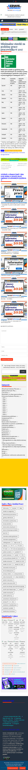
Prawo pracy (5, 431)
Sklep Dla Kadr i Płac (8, 718)
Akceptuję (22, 768)
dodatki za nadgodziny (8, 511)
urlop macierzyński (7, 577)
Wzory (4, 451)
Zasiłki (3, 453)
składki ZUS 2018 (20, 561)
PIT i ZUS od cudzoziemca (17, 549)
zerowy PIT (6, 602)
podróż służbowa (7, 555)
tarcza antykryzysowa (8, 570)
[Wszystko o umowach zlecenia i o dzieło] (10, 627)
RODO (22, 558)
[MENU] (26, 20)
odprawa (5, 545)
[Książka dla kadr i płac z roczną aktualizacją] (14, 499)
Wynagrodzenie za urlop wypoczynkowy (14, 446)
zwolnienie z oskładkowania (10, 605)
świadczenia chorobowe (9, 611)
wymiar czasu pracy (8, 580)
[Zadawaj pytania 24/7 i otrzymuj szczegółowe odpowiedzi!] (14, 380)
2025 (4, 412)
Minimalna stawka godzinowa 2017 (22, 164)
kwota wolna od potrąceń (9, 527)
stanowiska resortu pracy (9, 567)
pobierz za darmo (7, 552)
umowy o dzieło (7, 574)
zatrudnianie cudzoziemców (10, 599)
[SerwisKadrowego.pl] (2, 20)
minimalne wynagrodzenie (9, 539)
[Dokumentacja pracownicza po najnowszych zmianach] (22, 652)
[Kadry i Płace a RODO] (16, 645)
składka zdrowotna (7, 561)
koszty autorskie (7, 524)
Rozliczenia (5, 433)
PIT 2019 (20, 545)
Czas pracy (5, 392)
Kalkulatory (5, 420)
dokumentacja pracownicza (9, 514)
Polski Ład (5, 429)
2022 (4, 407)
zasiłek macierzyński (8, 592)
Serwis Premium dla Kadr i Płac (13, 716)
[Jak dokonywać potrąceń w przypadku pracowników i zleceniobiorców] (16, 634)
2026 (4, 414)
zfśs (13, 602)
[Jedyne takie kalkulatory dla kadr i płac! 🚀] (14, 25)
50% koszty (6, 508)
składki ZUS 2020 (19, 564)
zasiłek (20, 589)
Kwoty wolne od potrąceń (9, 422)
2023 (4, 409)
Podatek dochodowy (8, 427)
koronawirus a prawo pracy (9, 520)
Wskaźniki (4, 449)
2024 (4, 411)
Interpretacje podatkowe (9, 416)
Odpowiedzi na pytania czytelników (12, 423)
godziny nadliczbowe (8, 517)
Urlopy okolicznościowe (8, 438)
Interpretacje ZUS (7, 418)
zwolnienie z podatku (8, 608)
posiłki (16, 555)
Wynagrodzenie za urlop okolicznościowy (14, 440)
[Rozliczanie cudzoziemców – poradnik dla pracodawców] (10, 654)
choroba (14, 508)
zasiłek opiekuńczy (7, 595)
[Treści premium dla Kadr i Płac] (14, 367)
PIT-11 (12, 545)
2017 (2, 150)
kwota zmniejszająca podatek (10, 530)
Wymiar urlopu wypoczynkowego (12, 445)
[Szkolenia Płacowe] (14, 40)
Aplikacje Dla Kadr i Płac (8, 390)
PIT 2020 (5, 549)
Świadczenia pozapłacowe (9, 436)
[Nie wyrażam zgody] (26, 765)
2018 (4, 400)
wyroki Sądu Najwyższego (9, 589)
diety (21, 508)
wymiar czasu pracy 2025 (9, 583)
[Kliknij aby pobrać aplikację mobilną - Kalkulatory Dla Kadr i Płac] (14, 689)
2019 (4, 401)
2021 (4, 405)
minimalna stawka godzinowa (10, 152)
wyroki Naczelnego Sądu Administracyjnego (13, 586)
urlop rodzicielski (20, 577)
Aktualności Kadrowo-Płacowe (10, 389)
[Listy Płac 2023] (5, 643)
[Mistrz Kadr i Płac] (5, 622)
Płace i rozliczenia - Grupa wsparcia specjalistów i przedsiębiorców (13, 721)
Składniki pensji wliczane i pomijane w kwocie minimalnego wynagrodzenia (6, 166)
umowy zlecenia (18, 574)
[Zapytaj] (14, 161)
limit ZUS (5, 533)
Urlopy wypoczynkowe (8, 443)
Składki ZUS (5, 434)
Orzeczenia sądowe (7, 425)
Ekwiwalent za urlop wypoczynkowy (12, 394)
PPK (23, 555)
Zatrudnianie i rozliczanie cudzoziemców (13, 455)
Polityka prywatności (13, 768)
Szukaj (23, 371)
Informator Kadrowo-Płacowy (13, 150)
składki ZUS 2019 (7, 564)
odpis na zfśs (17, 542)
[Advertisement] (14, 473)
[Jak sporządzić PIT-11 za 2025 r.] (22, 625)
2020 (4, 403)
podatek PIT (18, 552)
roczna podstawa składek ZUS (10, 558)
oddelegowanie (6, 542)
